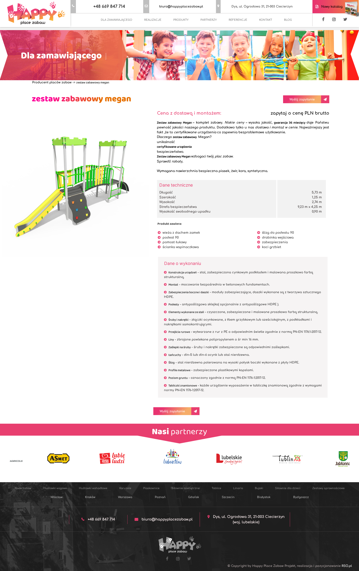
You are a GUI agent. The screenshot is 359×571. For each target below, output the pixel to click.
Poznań (160, 497)
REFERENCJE (238, 19)
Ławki (224, 45)
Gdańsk (193, 497)
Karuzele (184, 32)
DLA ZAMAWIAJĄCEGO (116, 19)
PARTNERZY (208, 19)
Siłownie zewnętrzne (236, 32)
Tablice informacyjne (265, 45)
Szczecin (228, 497)
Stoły (239, 45)
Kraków (90, 497)
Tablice (264, 32)
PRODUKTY (180, 19)
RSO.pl (347, 566)
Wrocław (56, 497)
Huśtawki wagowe (120, 32)
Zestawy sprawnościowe (156, 45)
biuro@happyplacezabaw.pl (181, 6)
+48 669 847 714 (109, 6)
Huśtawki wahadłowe (155, 32)
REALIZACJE (152, 19)
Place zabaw (92, 32)
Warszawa (125, 497)
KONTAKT (265, 19)
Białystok (264, 497)
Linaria (281, 32)
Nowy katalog (331, 6)
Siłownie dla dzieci (118, 45)
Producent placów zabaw (52, 82)
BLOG (288, 19)
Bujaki (298, 32)
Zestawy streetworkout (197, 45)
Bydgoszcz (301, 497)
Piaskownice (206, 32)
